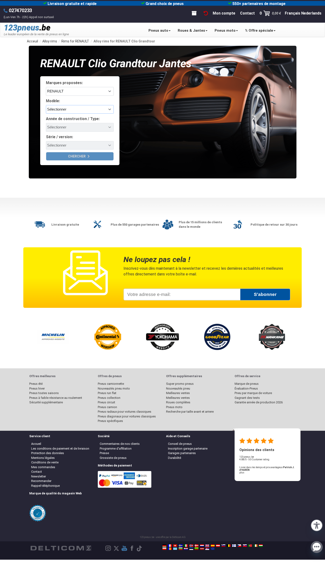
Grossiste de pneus (113, 458)
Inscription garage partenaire (187, 448)
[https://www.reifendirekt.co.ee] (191, 549)
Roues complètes (178, 402)
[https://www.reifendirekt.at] (218, 545)
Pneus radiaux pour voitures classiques (124, 411)
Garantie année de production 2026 (259, 402)
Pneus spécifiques (110, 421)
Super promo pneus (180, 383)
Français (292, 13)
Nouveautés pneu (178, 388)
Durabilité (174, 458)
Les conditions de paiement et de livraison (60, 448)
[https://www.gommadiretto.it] (186, 545)
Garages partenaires (182, 453)
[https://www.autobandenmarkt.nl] (202, 545)
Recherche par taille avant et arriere (190, 411)
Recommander (41, 481)
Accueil (36, 444)
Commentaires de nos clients (120, 444)
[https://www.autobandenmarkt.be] (229, 545)
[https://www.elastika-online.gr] (175, 549)
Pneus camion (107, 407)
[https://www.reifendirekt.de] (164, 545)
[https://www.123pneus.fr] (170, 545)
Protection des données (47, 453)
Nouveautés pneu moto (114, 388)
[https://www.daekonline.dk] (196, 545)
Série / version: (59, 137)
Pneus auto (158, 30)
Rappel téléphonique (45, 485)
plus (241, 472)
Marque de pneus (247, 383)
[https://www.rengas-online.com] (234, 545)
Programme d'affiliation (116, 448)
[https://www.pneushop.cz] (239, 545)
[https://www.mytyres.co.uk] (207, 545)
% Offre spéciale (259, 30)
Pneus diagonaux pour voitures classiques (127, 416)
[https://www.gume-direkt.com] (223, 545)
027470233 (20, 10)
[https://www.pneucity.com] (250, 545)
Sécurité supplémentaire (46, 402)
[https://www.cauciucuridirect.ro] (170, 549)
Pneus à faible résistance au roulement (55, 398)
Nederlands (311, 13)
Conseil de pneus (180, 444)
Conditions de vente (45, 462)
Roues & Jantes (191, 30)
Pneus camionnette (111, 383)
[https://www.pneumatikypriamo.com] (245, 545)
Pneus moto (225, 30)
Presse (104, 453)
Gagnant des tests (247, 398)
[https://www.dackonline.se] (180, 545)
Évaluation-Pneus (246, 388)
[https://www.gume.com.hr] (186, 549)
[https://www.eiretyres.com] (255, 545)
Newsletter (38, 476)
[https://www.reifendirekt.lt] (196, 549)
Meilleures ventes (178, 393)
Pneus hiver (37, 388)
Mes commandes (43, 467)
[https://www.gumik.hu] (261, 545)
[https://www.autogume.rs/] (207, 549)
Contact (36, 471)
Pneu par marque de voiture (253, 393)
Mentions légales (43, 458)
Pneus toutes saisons (44, 393)
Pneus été (36, 383)
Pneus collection (109, 398)
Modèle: (53, 101)
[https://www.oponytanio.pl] (164, 549)
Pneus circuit (106, 402)
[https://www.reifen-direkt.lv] (202, 549)
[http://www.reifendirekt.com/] (213, 549)
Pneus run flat (107, 393)
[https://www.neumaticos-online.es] (213, 545)
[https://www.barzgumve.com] (180, 549)
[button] (317, 525)
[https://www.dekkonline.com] (191, 545)
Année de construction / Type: (73, 119)
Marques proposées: (64, 83)
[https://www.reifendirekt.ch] (175, 545)
